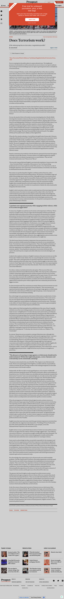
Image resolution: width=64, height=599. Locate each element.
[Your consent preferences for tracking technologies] (62, 597)
